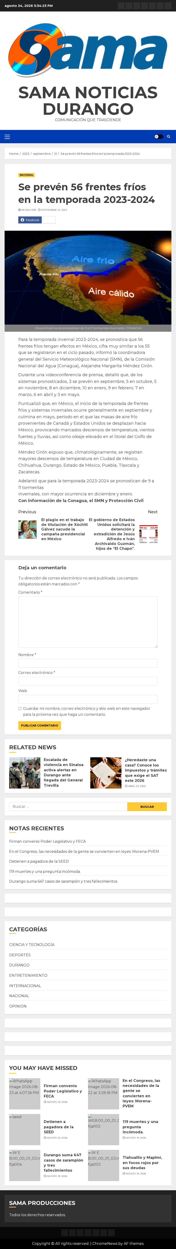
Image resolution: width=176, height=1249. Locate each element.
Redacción (28, 209)
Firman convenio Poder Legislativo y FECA (47, 841)
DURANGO (19, 965)
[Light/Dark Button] (158, 136)
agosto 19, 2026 (136, 1137)
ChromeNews (104, 1243)
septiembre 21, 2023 (54, 209)
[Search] (168, 136)
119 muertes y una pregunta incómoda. (45, 871)
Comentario (30, 592)
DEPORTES (20, 955)
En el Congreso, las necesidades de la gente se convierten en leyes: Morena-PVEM (84, 851)
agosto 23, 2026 (57, 1101)
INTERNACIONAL (25, 986)
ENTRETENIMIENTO (28, 975)
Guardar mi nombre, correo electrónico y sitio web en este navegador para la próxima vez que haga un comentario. (86, 711)
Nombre (27, 655)
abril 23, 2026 (137, 786)
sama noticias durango (88, 100)
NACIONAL (26, 175)
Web (22, 691)
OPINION (18, 1006)
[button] (88, 50)
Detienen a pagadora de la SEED (39, 861)
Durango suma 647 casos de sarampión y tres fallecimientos (63, 881)
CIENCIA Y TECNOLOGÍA (31, 945)
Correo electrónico (36, 673)
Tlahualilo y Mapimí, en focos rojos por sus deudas (142, 1162)
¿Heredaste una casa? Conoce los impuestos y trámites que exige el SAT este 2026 (146, 770)
